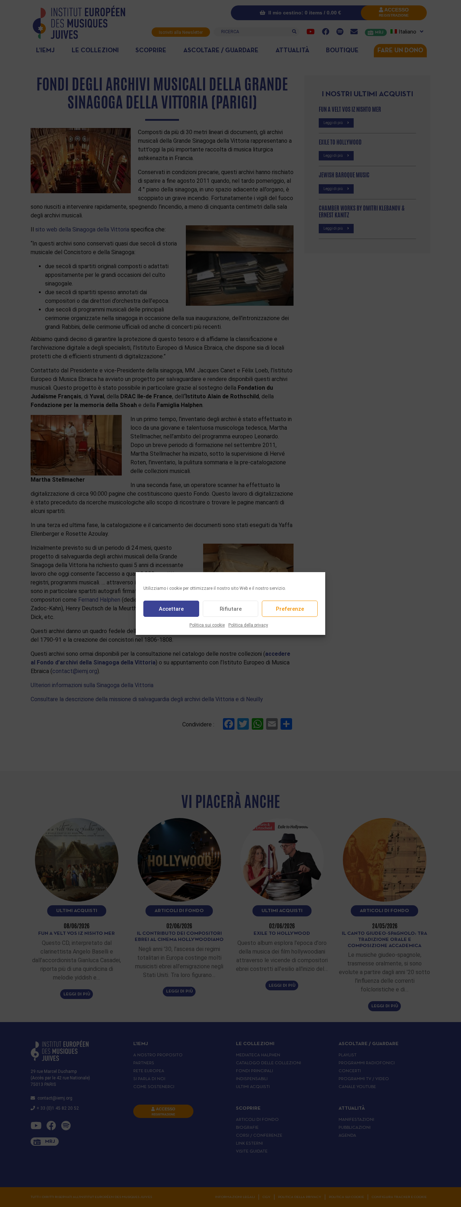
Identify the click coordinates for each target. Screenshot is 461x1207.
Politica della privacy (248, 625)
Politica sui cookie (207, 625)
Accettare (171, 609)
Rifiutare (231, 609)
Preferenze (290, 609)
